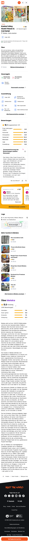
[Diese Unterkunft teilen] (26, 21)
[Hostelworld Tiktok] (23, 496)
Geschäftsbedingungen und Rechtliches (14, 527)
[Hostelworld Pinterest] (20, 496)
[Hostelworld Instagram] (13, 496)
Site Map (9, 535)
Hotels (13, 506)
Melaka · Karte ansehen (10, 33)
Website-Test (21, 531)
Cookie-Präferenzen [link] (17, 535)
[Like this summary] (22, 180)
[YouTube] (16, 496)
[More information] (25, 151)
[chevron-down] (15, 306)
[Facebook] (5, 496)
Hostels (9, 506)
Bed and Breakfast (21, 506)
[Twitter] (9, 496)
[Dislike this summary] (25, 180)
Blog (4, 506)
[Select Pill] (19, 2)
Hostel (3, 24)
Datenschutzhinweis (14, 524)
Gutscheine (7, 531)
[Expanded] (3, 476)
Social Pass (14, 510)
